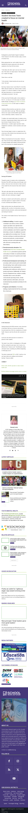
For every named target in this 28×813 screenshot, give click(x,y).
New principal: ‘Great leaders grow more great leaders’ (14, 622)
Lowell (11, 800)
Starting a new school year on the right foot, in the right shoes (18, 547)
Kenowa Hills (8, 798)
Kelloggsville (21, 796)
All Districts (12, 549)
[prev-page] (3, 505)
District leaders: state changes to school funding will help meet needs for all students (18, 554)
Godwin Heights (21, 795)
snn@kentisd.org (12, 750)
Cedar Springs (20, 791)
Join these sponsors (6, 684)
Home (3, 10)
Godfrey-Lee (13, 795)
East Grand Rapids (18, 793)
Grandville (4, 469)
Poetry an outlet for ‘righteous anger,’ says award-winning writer (13, 590)
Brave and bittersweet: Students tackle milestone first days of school (18, 499)
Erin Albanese (5, 624)
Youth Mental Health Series (11, 513)
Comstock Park (9, 793)
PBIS (13, 354)
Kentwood (6, 800)
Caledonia (7, 10)
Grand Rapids (7, 796)
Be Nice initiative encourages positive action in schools (14, 371)
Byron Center (5, 485)
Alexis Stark (4, 592)
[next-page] (5, 505)
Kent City (14, 798)
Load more (13, 560)
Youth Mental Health (11, 13)
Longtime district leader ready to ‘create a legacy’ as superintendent (12, 472)
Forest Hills (6, 795)
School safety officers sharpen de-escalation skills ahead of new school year (18, 540)
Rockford (22, 800)
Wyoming (4, 496)
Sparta (3, 501)
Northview (17, 800)
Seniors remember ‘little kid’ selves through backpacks (12, 488)
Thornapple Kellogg (13, 803)
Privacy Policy (5, 812)
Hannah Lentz (8, 23)
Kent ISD (12, 543)
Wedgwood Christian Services (17, 515)
